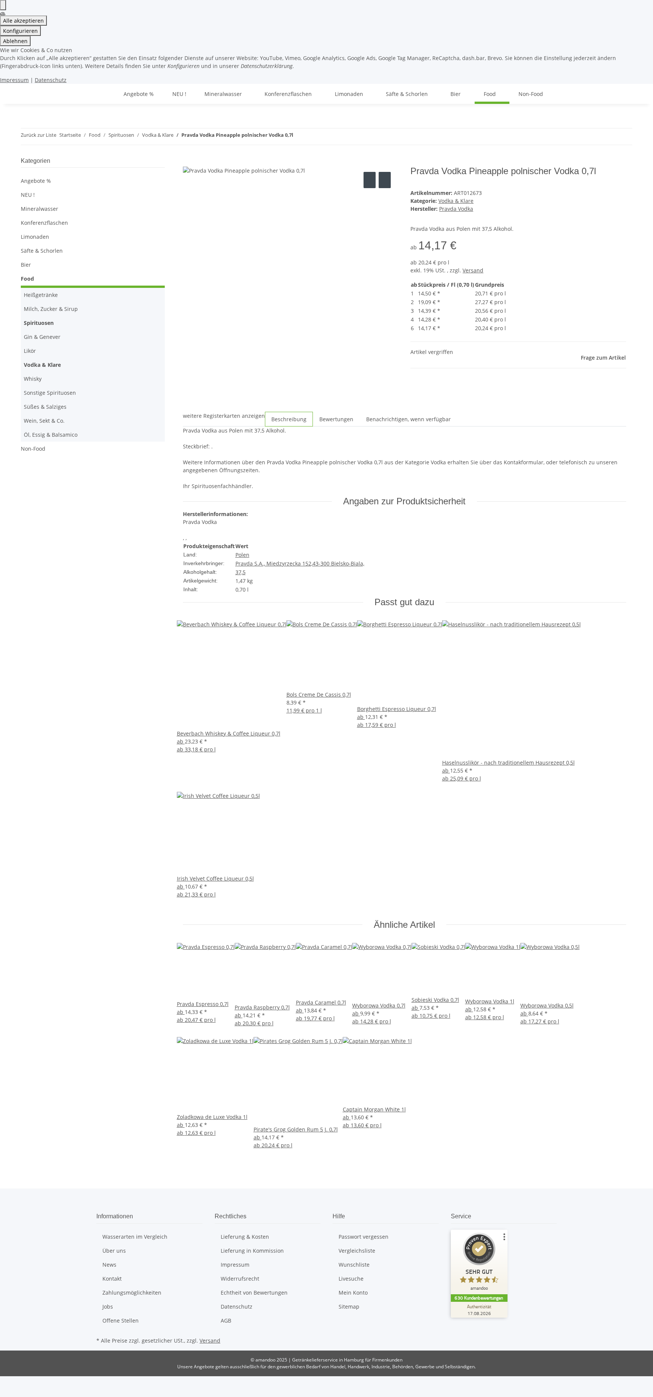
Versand (473, 270)
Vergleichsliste (357, 1250)
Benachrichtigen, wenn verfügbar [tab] (408, 419)
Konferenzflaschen (44, 222)
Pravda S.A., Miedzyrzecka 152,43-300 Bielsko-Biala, (299, 563)
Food (27, 278)
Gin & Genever (42, 336)
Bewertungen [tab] (336, 419)
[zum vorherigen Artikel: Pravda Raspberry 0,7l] (299, 136)
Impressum (14, 79)
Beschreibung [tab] (288, 419)
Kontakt (112, 1278)
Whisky (33, 378)
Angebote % (36, 180)
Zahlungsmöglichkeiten (131, 1292)
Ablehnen (15, 41)
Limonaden (35, 236)
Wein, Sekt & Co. (44, 420)
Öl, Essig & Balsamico (50, 434)
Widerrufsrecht (240, 1278)
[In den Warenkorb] (189, 162)
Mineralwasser (39, 208)
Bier (26, 264)
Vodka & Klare (456, 200)
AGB (226, 1320)
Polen (242, 554)
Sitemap (349, 1306)
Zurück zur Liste (38, 134)
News (109, 1264)
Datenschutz (51, 79)
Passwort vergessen (363, 1236)
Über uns (114, 1250)
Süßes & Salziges (45, 406)
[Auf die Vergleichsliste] (370, 180)
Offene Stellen (120, 1320)
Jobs (107, 1306)
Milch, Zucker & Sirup (51, 308)
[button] (93, 209)
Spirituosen (39, 322)
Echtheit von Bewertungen (254, 1292)
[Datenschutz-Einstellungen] (3, 5)
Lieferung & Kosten (245, 1236)
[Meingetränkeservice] (105, 94)
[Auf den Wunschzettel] (385, 180)
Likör (30, 350)
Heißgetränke (41, 294)
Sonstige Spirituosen (50, 392)
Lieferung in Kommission (252, 1250)
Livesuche (351, 1278)
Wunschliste (354, 1264)
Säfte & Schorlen (42, 250)
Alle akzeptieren (23, 20)
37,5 (240, 572)
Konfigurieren (20, 30)
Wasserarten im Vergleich (134, 1236)
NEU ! (28, 194)
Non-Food (33, 448)
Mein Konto (353, 1292)
